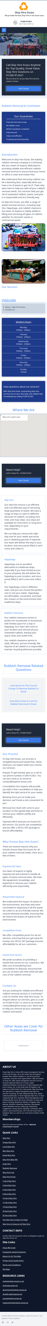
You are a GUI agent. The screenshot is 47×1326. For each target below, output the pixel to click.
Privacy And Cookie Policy (13, 1260)
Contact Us (10, 309)
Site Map (6, 1269)
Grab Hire (7, 1164)
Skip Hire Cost (8, 1172)
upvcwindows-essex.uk (12, 1298)
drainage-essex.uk (10, 1285)
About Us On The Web (12, 1256)
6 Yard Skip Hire (9, 1190)
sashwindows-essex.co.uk (13, 1281)
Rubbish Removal (10, 1168)
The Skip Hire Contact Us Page (15, 1220)
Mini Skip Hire (8, 1151)
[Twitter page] (12, 1322)
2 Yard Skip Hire (9, 1181)
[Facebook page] (3, 1322)
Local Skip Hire (9, 1147)
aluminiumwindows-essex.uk (15, 1290)
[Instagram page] (8, 1322)
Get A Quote (23, 88)
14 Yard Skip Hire (10, 1207)
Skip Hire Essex (24, 12)
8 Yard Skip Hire (9, 1194)
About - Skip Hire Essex (15, 307)
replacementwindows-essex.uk (15, 1303)
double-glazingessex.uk (12, 1294)
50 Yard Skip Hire (10, 1215)
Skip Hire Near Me (10, 1159)
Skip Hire (6, 1138)
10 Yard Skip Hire (10, 1198)
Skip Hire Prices (9, 1177)
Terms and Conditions (12, 1265)
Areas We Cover (9, 1248)
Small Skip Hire (9, 1155)
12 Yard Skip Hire (10, 1202)
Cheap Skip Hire (9, 1142)
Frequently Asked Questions (14, 1252)
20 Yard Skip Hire (10, 1211)
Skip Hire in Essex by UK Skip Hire (16, 1224)
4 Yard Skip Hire (9, 1185)
